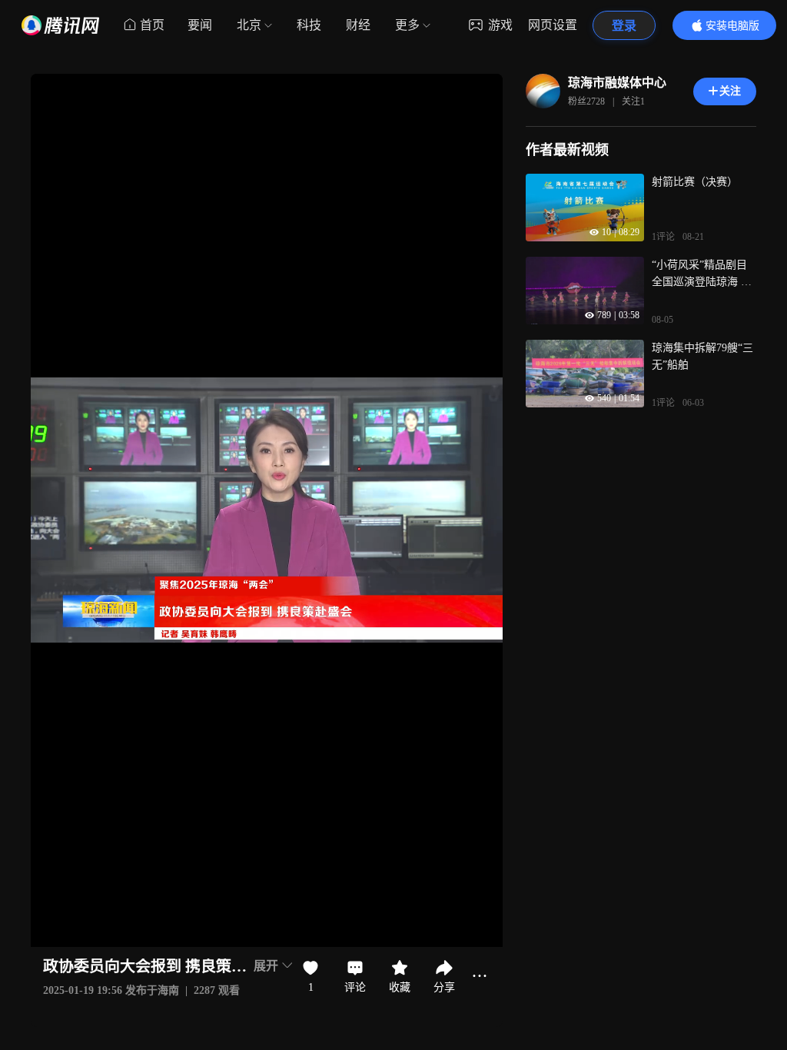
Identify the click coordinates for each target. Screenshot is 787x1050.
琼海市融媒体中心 (617, 82)
